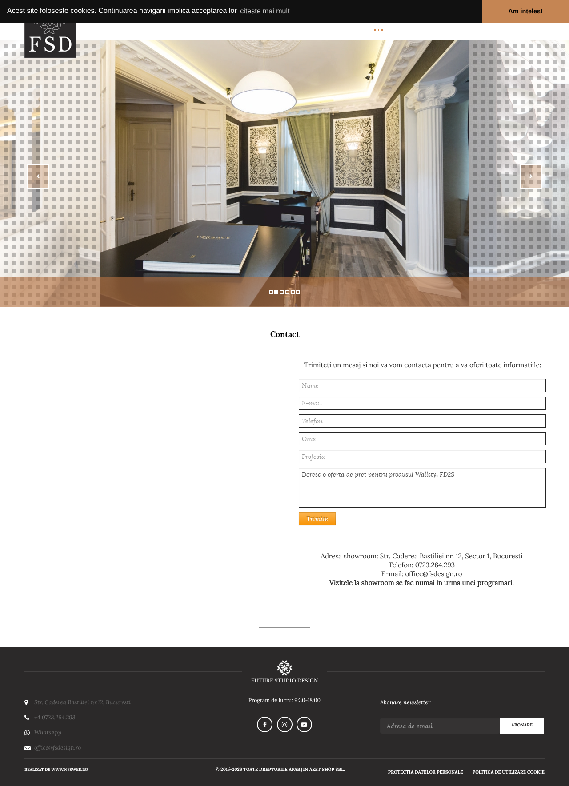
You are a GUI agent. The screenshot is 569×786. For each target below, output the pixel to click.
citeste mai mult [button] (264, 11)
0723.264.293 (435, 565)
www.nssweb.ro (70, 769)
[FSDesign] (284, 671)
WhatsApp (47, 732)
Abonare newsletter (405, 702)
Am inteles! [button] (525, 11)
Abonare (522, 725)
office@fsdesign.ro (433, 574)
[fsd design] (50, 29)
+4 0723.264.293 (55, 717)
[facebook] (264, 724)
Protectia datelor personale (425, 772)
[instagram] (285, 724)
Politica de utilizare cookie (509, 772)
